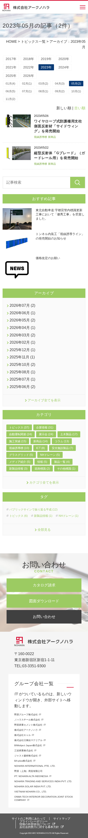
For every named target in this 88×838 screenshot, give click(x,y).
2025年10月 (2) (22, 365)
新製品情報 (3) (18, 468)
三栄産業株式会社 (23, 750)
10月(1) (76, 91)
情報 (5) (42, 462)
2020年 (63, 59)
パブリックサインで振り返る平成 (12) (33, 509)
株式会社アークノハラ (26, 730)
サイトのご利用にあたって (29, 818)
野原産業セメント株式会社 (28, 725)
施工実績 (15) (17, 441)
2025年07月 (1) (22, 379)
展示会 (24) (46, 434)
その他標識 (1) (66, 468)
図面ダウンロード (44, 601)
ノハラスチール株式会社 (27, 719)
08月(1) (43, 91)
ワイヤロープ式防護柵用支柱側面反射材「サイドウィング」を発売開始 (58, 126)
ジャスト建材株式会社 (26, 755)
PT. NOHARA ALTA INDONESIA (31, 776)
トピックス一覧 (33, 41)
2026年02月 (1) (22, 342)
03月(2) (43, 83)
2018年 (28, 59)
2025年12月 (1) (22, 350)
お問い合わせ (44, 617)
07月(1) (27, 91)
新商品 (52, 137)
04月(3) (60, 83)
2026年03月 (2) (22, 335)
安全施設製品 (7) (62, 448)
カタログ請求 (44, 585)
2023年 (46, 67)
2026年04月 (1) (22, 328)
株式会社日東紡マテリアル (28, 740)
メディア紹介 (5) (19, 462)
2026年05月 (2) (22, 320)
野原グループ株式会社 (26, 714)
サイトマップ (61, 818)
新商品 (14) (40, 441)
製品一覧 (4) (62, 462)
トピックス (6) (18, 515)
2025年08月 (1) (22, 372)
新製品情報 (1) (43, 515)
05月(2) (76, 83)
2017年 (11, 59)
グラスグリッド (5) (21, 454)
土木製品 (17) (68, 434)
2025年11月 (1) (22, 357)
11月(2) (10, 99)
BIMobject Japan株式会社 (28, 745)
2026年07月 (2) (22, 305)
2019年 (46, 59)
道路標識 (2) (42, 468)
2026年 (28, 76)
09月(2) (60, 91)
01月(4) (10, 83)
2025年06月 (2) (22, 387)
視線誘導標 (40, 137)
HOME (11, 41)
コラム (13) (62, 441)
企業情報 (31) (44, 427)
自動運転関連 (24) (20, 434)
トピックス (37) (19, 427)
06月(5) (10, 91)
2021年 (11, 67)
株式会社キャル (22, 735)
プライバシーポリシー (33, 821)
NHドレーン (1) (68, 515)
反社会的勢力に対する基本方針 (39, 827)
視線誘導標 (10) (19, 448)
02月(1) (27, 83)
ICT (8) (40, 448)
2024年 (63, 67)
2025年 (11, 76)
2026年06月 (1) (22, 313)
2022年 (28, 67)
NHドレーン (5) (50, 454)
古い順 (79, 108)
